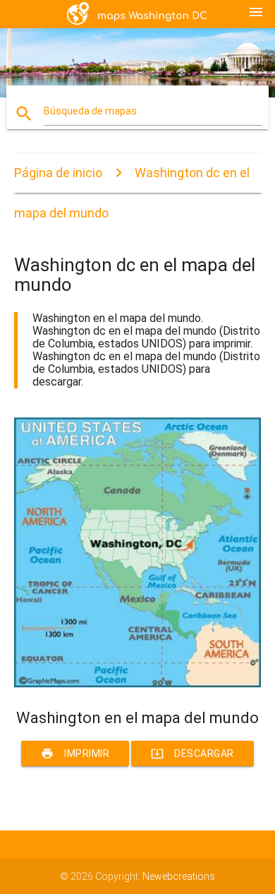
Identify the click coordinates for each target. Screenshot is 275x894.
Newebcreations (178, 876)
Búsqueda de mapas (90, 111)
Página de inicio (58, 172)
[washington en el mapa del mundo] (138, 684)
